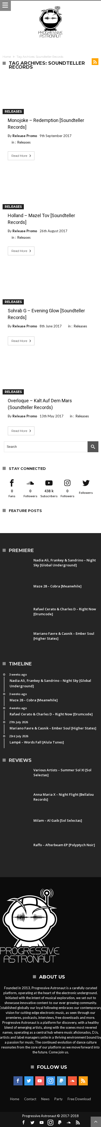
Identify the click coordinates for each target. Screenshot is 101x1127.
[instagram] (50, 1081)
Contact (30, 1099)
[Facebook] (18, 1081)
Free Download (79, 1099)
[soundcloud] (72, 1081)
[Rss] (83, 1081)
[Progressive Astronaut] (50, 6)
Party (58, 1099)
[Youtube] (39, 1081)
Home (7, 57)
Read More (19, 156)
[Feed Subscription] (95, 61)
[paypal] (61, 1081)
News (45, 1099)
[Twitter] (28, 1081)
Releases (13, 111)
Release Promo (24, 136)
